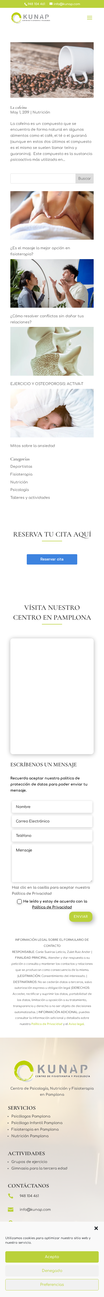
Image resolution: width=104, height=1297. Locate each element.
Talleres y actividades (30, 498)
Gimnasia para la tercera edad (39, 1168)
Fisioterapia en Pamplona (35, 1129)
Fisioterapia (21, 474)
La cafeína (18, 107)
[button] (96, 1228)
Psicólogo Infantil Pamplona (36, 1123)
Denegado (52, 1271)
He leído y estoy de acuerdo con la (55, 904)
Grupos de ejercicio (29, 1162)
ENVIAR (81, 917)
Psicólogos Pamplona (30, 1116)
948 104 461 (29, 1196)
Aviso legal (76, 1024)
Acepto (52, 1257)
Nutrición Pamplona (29, 1136)
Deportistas (21, 466)
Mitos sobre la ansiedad (32, 446)
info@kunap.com (35, 1210)
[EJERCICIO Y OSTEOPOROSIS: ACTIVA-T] (52, 352)
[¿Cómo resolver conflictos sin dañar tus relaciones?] (52, 284)
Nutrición (41, 112)
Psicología (19, 490)
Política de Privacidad (52, 907)
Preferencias (52, 1285)
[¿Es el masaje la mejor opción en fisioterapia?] (52, 216)
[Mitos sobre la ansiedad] (52, 414)
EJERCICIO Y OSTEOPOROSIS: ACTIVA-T (46, 384)
